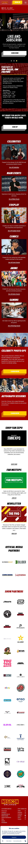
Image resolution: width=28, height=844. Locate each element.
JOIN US (14, 498)
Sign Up (15, 127)
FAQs (2, 819)
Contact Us (3, 812)
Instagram (20, 812)
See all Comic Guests (14, 262)
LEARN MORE (15, 371)
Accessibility (4, 822)
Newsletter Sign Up (5, 814)
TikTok (19, 817)
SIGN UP (17, 2)
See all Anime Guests (14, 294)
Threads (19, 819)
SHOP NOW (14, 464)
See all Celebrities (14, 167)
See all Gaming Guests (14, 325)
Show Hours (4, 810)
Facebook (20, 814)
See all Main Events (14, 199)
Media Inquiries (4, 815)
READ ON (14, 533)
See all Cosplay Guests (14, 230)
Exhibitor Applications (6, 817)
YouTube (19, 815)
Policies (3, 820)
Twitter (19, 810)
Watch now (15, 52)
